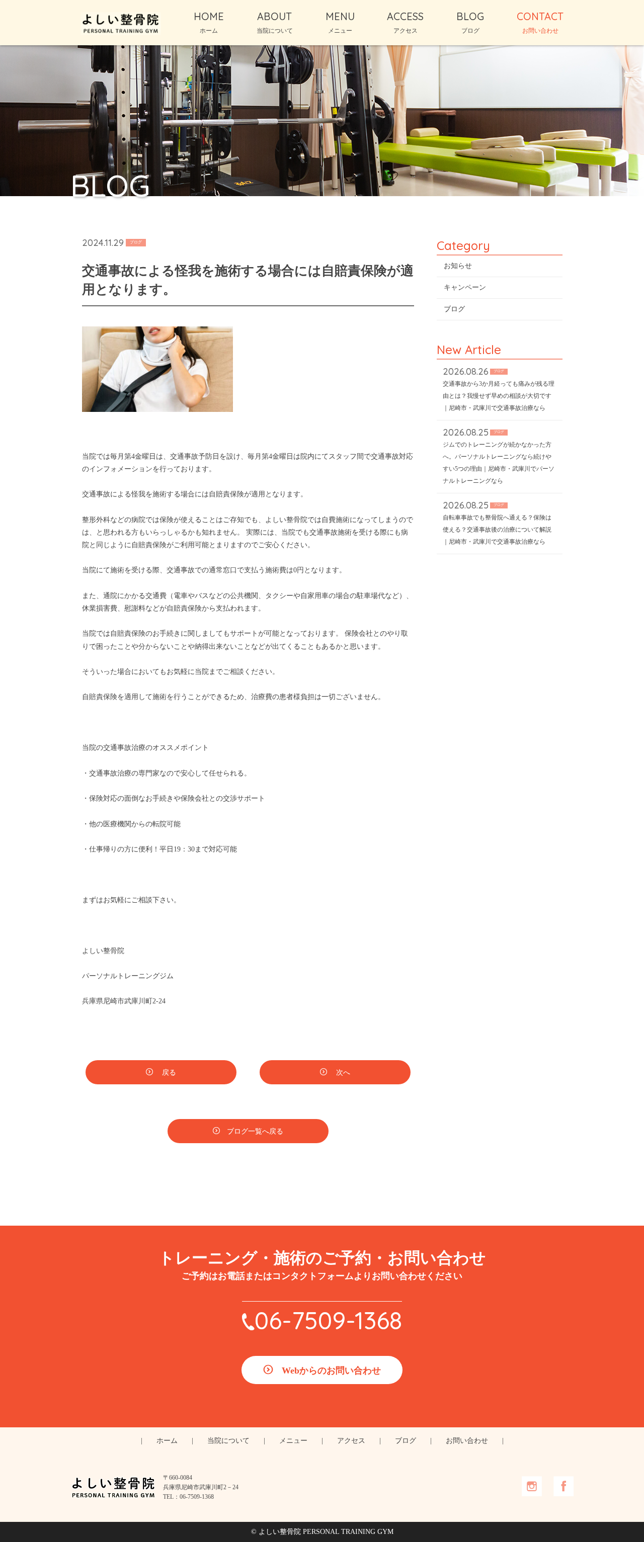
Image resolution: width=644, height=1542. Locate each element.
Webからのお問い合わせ (331, 1370)
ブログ (454, 309)
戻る (168, 1072)
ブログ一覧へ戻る (255, 1131)
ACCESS (405, 22)
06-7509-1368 (328, 1320)
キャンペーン (465, 287)
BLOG (470, 22)
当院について (228, 1440)
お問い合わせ (467, 1440)
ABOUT (275, 22)
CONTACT (540, 22)
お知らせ (458, 266)
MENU (340, 22)
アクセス (351, 1440)
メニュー (293, 1440)
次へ (342, 1072)
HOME (209, 22)
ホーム (167, 1440)
